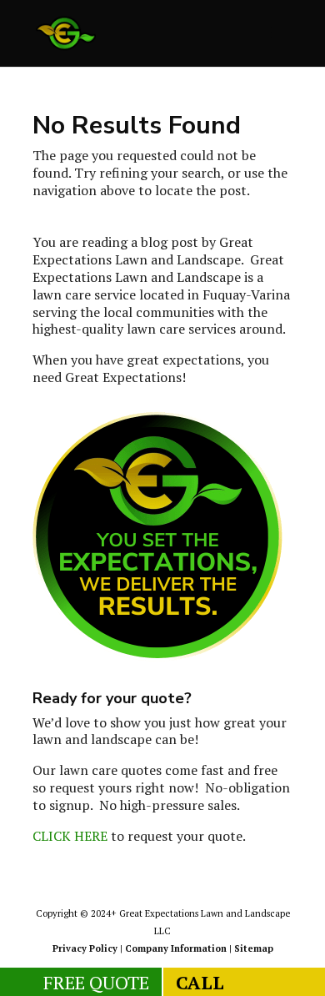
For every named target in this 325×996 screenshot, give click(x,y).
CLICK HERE (70, 836)
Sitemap (253, 948)
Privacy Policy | (88, 948)
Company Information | (179, 948)
